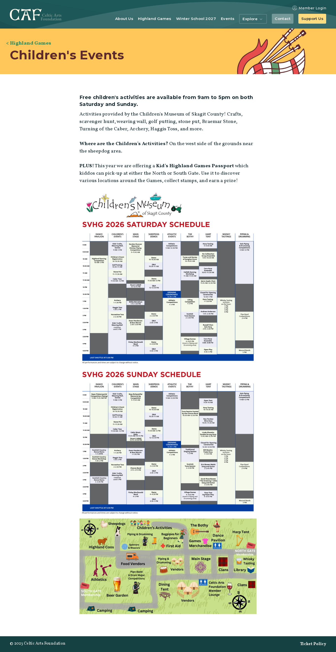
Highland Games (154, 19)
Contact (282, 18)
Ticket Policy (313, 644)
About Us (124, 19)
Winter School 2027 (196, 19)
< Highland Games (28, 43)
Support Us (312, 18)
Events (227, 19)
